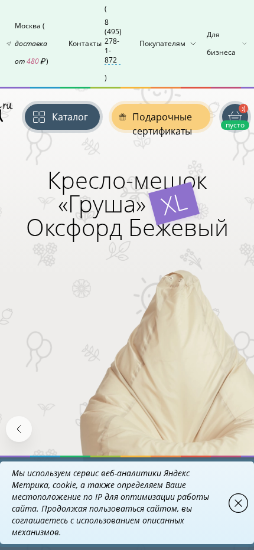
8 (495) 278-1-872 (113, 41)
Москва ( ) (31, 43)
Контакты (95, 43)
